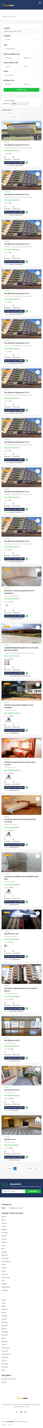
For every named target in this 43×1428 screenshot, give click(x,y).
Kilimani (4, 1328)
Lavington (5, 1351)
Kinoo (3, 1248)
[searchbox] (21, 31)
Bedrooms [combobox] (8, 58)
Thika (3, 1370)
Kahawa (4, 1268)
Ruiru (3, 1280)
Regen (4, 1264)
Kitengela (5, 1341)
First (4, 1168)
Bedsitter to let (10, 1139)
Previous (9, 1168)
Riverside (5, 1335)
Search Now (21, 90)
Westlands (5, 1332)
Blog (10, 1425)
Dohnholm (5, 1232)
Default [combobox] (14, 103)
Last (35, 1168)
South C (4, 1344)
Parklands (5, 1364)
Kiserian (4, 1236)
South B (4, 1360)
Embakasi (5, 1290)
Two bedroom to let (11, 1090)
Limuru (4, 1226)
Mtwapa (4, 1242)
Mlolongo (5, 1255)
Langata (4, 1252)
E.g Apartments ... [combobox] (10, 49)
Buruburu (5, 1274)
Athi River (5, 1367)
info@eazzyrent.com (16, 1208)
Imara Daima (6, 1261)
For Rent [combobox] (7, 39)
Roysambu (5, 1258)
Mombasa (5, 1322)
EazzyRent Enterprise (9, 1379)
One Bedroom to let (12, 1040)
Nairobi (4, 1216)
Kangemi (4, 1325)
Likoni (3, 1245)
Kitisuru (4, 1312)
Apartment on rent (11, 934)
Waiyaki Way (6, 1287)
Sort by (6, 103)
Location (7, 28)
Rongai (4, 1300)
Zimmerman (6, 1277)
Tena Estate (5, 1348)
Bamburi (4, 1223)
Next (30, 1168)
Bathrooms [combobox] (27, 58)
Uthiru (4, 1303)
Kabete (4, 1306)
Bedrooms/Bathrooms (12, 54)
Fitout (6, 71)
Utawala (4, 1284)
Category (7, 36)
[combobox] (21, 31)
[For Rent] (21, 130)
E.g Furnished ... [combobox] (10, 75)
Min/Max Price (9, 80)
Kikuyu (4, 1220)
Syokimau (5, 1357)
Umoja (4, 1271)
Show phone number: (14, 162)
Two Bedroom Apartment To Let (16, 145)
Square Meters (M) (11, 62)
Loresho (4, 1319)
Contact (4, 1382)
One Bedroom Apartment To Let (16, 194)
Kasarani (4, 1229)
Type (5, 45)
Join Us (4, 1425)
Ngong (4, 1338)
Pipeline (4, 1239)
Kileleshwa (5, 1309)
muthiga (4, 1316)
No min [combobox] (7, 66)
